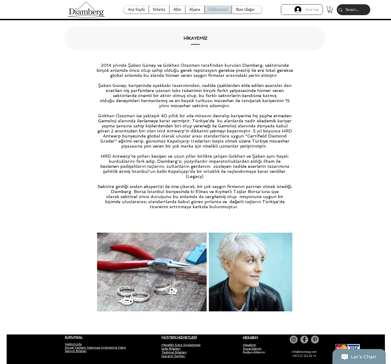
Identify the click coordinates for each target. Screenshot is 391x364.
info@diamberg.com (304, 352)
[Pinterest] (315, 340)
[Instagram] (294, 340)
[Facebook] (304, 340)
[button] (330, 9)
